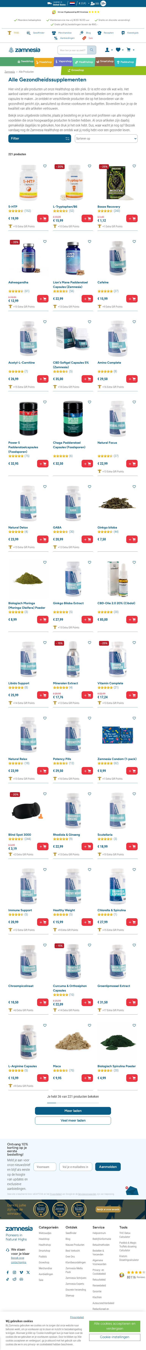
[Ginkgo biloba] (118, 503)
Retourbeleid (99, 1279)
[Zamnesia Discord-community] (21, 1279)
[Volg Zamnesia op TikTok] (8, 1279)
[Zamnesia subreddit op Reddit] (14, 1279)
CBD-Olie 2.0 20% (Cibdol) (116, 603)
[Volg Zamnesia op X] (28, 1272)
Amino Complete (109, 362)
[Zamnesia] (29, 50)
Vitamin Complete (110, 683)
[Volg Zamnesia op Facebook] (8, 1272)
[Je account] (108, 50)
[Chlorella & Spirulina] (118, 886)
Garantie (97, 1291)
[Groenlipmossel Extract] (118, 962)
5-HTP (12, 206)
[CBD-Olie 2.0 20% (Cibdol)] (118, 579)
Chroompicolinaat (20, 986)
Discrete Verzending (76, 1289)
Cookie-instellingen (114, 1337)
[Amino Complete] (118, 339)
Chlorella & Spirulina (112, 910)
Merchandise (45, 1268)
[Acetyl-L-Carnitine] (28, 339)
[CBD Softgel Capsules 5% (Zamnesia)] (73, 339)
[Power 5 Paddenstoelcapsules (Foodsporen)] (28, 419)
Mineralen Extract (65, 683)
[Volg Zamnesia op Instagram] (14, 1272)
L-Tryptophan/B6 (65, 206)
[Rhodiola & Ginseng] (73, 811)
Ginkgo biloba (107, 527)
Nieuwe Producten (75, 1244)
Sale (41, 1279)
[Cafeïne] (118, 258)
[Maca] (73, 1042)
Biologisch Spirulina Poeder (117, 1066)
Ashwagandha (18, 282)
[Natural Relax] (28, 735)
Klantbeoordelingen (76, 1262)
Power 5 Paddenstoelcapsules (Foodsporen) (23, 447)
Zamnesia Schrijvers (76, 1277)
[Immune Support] (28, 886)
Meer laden (73, 1111)
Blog (68, 1238)
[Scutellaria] (118, 811)
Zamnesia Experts (75, 1283)
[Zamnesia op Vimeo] (21, 1272)
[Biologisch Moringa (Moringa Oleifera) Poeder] (28, 579)
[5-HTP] (28, 183)
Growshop (44, 1262)
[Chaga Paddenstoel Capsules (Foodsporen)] (73, 419)
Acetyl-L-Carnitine (21, 362)
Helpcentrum (99, 1233)
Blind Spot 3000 (19, 834)
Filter (15, 138)
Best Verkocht (73, 1250)
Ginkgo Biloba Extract (68, 603)
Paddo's (43, 1256)
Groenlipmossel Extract (114, 986)
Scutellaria (105, 834)
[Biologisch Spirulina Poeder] (118, 1042)
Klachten (97, 1297)
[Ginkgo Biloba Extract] (73, 579)
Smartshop (44, 1250)
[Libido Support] (28, 659)
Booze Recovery (109, 206)
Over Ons (70, 1256)
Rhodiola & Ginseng (66, 834)
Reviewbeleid (99, 1285)
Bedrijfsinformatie (102, 1238)
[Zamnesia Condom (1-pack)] (118, 735)
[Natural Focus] (118, 419)
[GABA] (73, 503)
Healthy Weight (64, 910)
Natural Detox (18, 527)
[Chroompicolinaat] (28, 962)
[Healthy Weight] (73, 886)
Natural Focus (107, 442)
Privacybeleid (56, 1194)
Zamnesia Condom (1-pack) (117, 759)
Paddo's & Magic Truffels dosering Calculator (127, 1246)
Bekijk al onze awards (108, 1209)
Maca (57, 1066)
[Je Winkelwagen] (131, 50)
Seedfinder (71, 1233)
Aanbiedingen (46, 1274)
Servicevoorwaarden (87, 1194)
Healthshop (45, 1244)
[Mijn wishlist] (119, 50)
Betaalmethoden (101, 1244)
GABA (57, 527)
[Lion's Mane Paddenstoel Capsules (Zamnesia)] (73, 258)
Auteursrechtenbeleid (103, 1303)
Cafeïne (103, 282)
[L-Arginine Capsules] (28, 1042)
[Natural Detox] (28, 503)
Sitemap (70, 1295)
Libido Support (18, 683)
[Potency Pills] (73, 735)
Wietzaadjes (45, 1233)
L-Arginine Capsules (22, 1066)
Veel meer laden (73, 1120)
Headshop (44, 1238)
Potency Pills (62, 759)
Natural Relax (17, 759)
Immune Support (20, 910)
